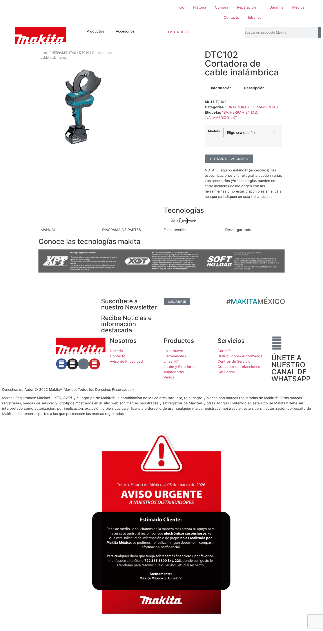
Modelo (214, 131)
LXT (234, 117)
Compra (221, 7)
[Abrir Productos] (107, 31)
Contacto (231, 17)
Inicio (180, 7)
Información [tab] (221, 88)
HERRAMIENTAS (63, 53)
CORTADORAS (237, 107)
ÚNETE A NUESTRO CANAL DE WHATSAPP (290, 368)
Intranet (254, 17)
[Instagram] (72, 363)
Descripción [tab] (254, 88)
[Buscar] (319, 32)
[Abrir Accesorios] (137, 31)
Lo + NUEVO (178, 32)
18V (225, 112)
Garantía (276, 7)
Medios (298, 7)
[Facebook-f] (61, 363)
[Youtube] (94, 363)
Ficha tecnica (175, 229)
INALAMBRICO (217, 117)
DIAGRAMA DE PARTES (121, 229)
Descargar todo (238, 229)
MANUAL (48, 229)
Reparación (246, 7)
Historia (199, 7)
